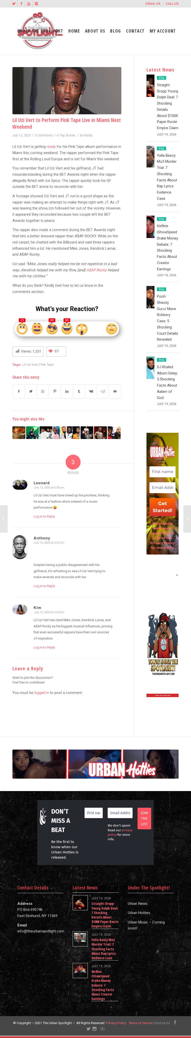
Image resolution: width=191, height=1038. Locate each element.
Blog (161, 78)
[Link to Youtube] (28, 3)
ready (51, 146)
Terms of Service (140, 1023)
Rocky (88, 135)
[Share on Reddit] (103, 391)
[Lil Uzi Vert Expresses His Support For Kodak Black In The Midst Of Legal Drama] (73, 432)
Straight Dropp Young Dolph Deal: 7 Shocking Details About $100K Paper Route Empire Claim (105, 914)
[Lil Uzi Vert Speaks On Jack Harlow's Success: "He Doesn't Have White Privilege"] (87, 432)
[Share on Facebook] (19, 391)
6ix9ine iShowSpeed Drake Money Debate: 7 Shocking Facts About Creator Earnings (103, 985)
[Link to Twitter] (13, 3)
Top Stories (67, 135)
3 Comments (44, 135)
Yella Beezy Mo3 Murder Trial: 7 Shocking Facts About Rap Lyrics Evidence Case (104, 948)
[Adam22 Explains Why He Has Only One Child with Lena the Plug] (187, 519)
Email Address (162, 575)
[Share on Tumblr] (79, 391)
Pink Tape (46, 364)
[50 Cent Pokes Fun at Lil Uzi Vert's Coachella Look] (100, 432)
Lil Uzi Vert (30, 364)
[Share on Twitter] (31, 391)
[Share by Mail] (115, 391)
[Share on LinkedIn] (67, 391)
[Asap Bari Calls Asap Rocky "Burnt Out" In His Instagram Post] (46, 432)
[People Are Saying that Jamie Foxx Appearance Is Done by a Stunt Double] (4, 519)
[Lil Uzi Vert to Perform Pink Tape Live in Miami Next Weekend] (66, 90)
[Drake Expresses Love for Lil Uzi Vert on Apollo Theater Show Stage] (59, 432)
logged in (41, 692)
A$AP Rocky (96, 270)
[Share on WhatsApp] (43, 391)
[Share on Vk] (91, 391)
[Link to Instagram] (36, 3)
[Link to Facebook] (21, 3)
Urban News (137, 903)
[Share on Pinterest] (55, 391)
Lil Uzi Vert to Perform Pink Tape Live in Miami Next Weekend (66, 123)
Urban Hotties (139, 913)
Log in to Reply (44, 516)
